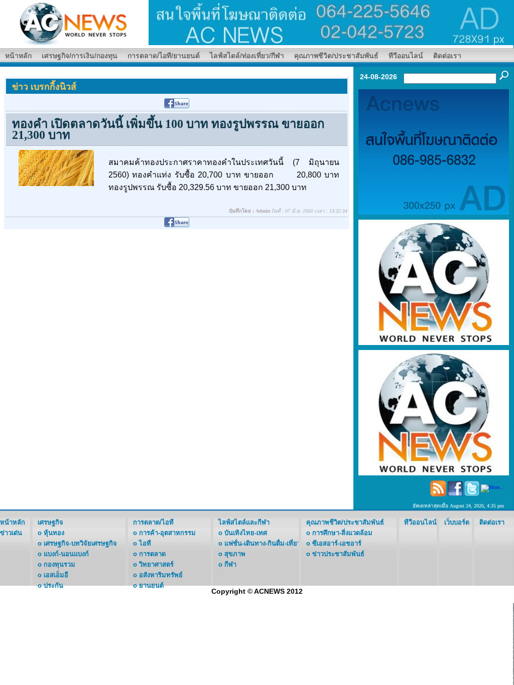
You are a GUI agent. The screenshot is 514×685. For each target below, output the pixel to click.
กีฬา (230, 564)
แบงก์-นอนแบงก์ (66, 554)
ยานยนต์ (151, 585)
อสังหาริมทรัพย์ (161, 575)
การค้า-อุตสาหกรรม (167, 533)
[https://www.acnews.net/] (331, 22)
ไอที (145, 543)
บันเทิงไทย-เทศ (245, 533)
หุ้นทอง (54, 533)
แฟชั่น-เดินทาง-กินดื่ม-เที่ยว (262, 543)
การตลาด (152, 554)
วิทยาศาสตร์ (156, 564)
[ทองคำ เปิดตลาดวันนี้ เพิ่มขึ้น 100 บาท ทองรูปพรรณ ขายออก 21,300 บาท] (56, 167)
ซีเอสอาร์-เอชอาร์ (336, 543)
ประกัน (53, 585)
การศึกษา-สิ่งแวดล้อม (342, 533)
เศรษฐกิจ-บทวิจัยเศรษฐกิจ (80, 543)
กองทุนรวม (59, 564)
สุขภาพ (234, 554)
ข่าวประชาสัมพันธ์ (338, 554)
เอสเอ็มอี (56, 575)
